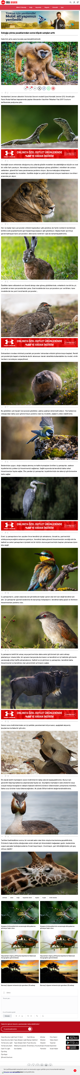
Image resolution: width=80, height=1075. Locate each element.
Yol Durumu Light (7, 1043)
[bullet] (31, 1016)
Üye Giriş (4, 1051)
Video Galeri (54, 1040)
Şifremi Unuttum (6, 1057)
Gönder (7, 1016)
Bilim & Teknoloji (21, 7)
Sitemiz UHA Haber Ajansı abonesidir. (12, 1072)
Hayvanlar (38, 7)
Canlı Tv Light (5, 1048)
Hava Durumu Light (7, 1037)
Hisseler (43, 1043)
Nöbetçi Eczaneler (20, 1046)
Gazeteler (53, 1046)
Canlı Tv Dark (18, 1037)
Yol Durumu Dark (6, 1046)
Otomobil (55, 7)
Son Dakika (18, 1048)
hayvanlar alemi (27, 897)
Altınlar (42, 1037)
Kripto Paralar (45, 1046)
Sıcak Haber (54, 1048)
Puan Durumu (31, 1043)
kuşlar (44, 897)
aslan (11, 897)
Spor (62, 7)
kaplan (37, 897)
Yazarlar (53, 1043)
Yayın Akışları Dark (20, 1043)
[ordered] (28, 1016)
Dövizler (43, 1040)
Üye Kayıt (4, 1054)
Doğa (30, 7)
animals (4, 897)
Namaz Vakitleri (32, 1040)
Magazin (46, 7)
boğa (18, 897)
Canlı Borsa (31, 1037)
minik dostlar (53, 897)
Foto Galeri (53, 1037)
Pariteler (43, 1048)
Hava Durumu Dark (7, 1040)
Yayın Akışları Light (20, 1040)
